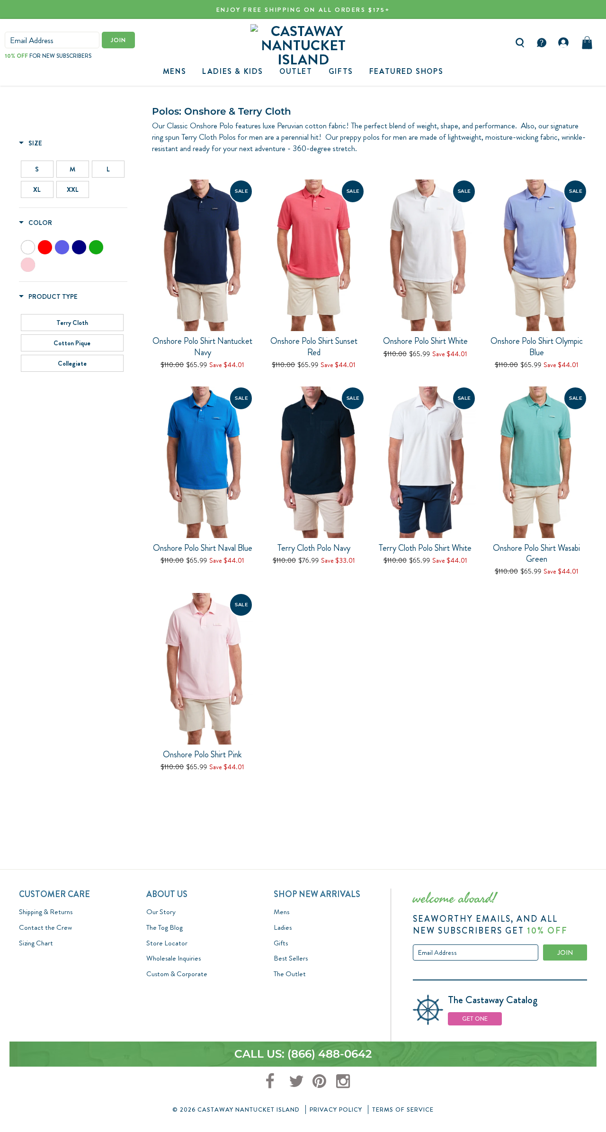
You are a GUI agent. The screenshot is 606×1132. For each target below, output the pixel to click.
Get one (475, 1018)
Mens (174, 71)
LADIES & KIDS (232, 71)
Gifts (281, 943)
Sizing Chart (36, 943)
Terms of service (403, 1109)
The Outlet (290, 974)
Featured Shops (406, 71)
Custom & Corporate (176, 974)
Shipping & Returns (45, 912)
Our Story (161, 912)
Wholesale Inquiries (173, 958)
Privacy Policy (336, 1109)
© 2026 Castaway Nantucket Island (236, 1109)
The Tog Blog (164, 927)
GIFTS (341, 71)
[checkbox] (37, 169)
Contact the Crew (45, 927)
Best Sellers (291, 958)
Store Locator (166, 943)
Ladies (283, 927)
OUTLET (295, 71)
